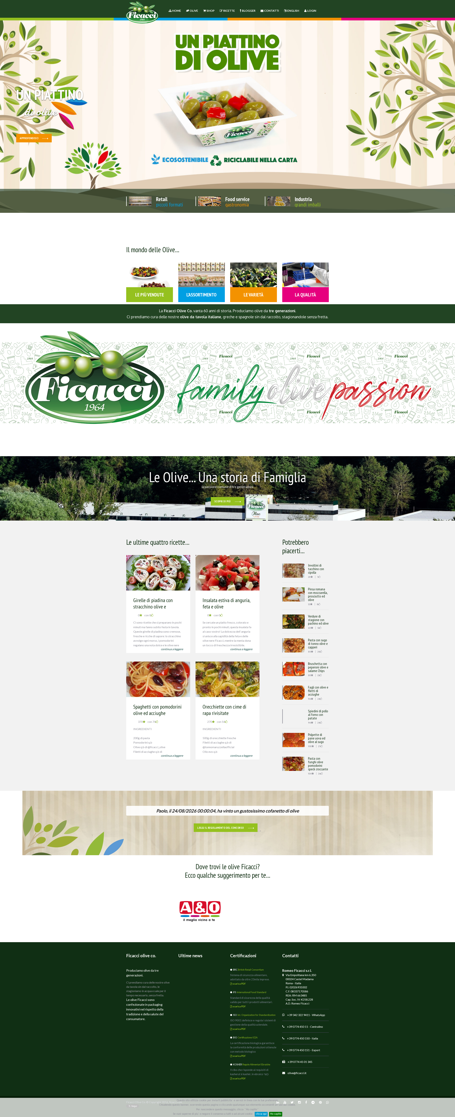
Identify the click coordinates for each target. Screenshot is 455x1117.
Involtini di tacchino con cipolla (316, 569)
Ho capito (275, 1114)
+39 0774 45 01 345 (300, 1061)
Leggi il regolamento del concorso (220, 827)
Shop (211, 10)
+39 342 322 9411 (298, 1015)
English (293, 10)
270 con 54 (216, 721)
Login (311, 10)
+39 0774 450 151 (298, 1050)
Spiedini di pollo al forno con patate (318, 714)
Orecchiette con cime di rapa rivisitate (224, 709)
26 (319, 773)
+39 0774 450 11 (297, 1026)
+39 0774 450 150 (298, 1038)
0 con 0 (144, 615)
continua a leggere (172, 649)
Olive (194, 10)
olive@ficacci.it (297, 1073)
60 (309, 628)
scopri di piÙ (222, 501)
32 (309, 604)
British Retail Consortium (251, 969)
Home (176, 10)
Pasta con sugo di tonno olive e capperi (318, 643)
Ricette (229, 10)
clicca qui (261, 1114)
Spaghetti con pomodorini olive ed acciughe (157, 709)
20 (318, 651)
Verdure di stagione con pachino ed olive (318, 620)
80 (309, 651)
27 (319, 746)
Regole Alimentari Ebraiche (256, 1064)
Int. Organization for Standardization (256, 1015)
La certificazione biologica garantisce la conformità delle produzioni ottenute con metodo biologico (253, 1047)
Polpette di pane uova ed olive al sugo (316, 738)
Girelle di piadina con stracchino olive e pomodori (153, 606)
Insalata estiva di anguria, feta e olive (226, 603)
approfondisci (29, 138)
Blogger (248, 10)
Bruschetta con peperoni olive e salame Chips (318, 667)
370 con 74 (147, 721)
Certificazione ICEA (248, 1037)
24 (318, 699)
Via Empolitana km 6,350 (301, 975)
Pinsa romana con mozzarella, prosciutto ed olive (318, 594)
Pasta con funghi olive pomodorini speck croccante (318, 763)
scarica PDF (239, 983)
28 (309, 577)
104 (310, 773)
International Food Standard (251, 992)
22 (318, 675)
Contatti (271, 10)
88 (309, 675)
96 (309, 699)
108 (310, 746)
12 (318, 628)
